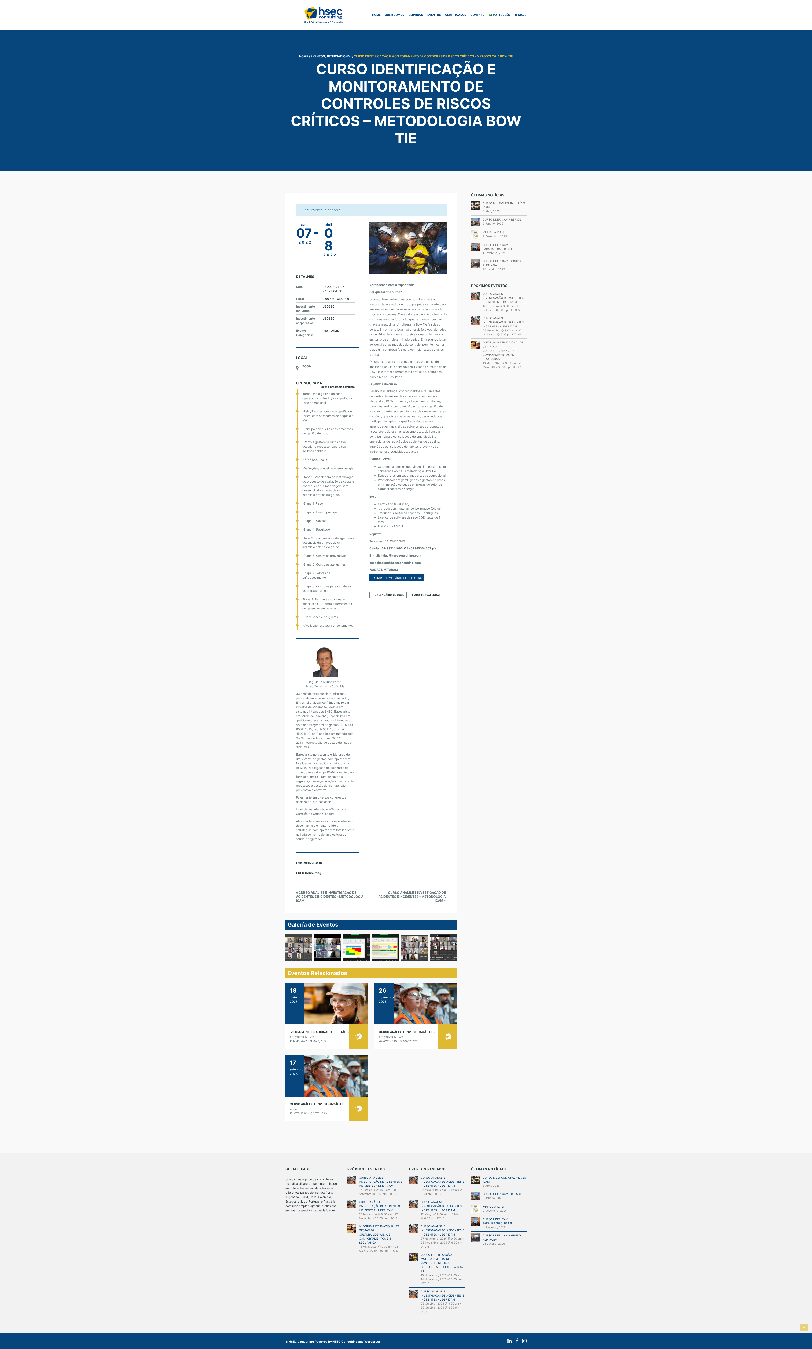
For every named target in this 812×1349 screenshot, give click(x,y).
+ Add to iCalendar (426, 594)
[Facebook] (515, 1341)
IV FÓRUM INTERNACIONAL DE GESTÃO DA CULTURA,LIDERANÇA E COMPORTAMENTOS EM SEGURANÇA (503, 350)
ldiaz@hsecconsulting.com (401, 555)
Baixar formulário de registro (397, 578)
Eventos (434, 15)
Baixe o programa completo (338, 386)
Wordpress (372, 1341)
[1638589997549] (443, 947)
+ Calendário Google (388, 594)
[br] (356, 947)
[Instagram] (523, 1341)
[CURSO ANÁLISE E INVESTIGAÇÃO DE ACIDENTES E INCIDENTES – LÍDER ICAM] (415, 1003)
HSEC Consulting (301, 1341)
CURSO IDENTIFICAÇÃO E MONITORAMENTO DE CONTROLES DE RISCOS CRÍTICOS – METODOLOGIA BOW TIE (442, 1263)
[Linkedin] (508, 1341)
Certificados (455, 15)
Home (376, 15)
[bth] (298, 947)
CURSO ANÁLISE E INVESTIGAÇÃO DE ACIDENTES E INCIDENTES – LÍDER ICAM (435, 1032)
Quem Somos (394, 15)
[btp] (414, 947)
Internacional (339, 56)
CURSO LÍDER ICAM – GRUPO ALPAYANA (502, 263)
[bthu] (327, 947)
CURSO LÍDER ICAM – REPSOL (502, 219)
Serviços (416, 15)
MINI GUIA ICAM (493, 232)
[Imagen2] (385, 947)
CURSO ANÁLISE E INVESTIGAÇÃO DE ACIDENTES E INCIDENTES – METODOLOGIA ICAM (329, 897)
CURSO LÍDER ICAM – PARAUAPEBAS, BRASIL (498, 247)
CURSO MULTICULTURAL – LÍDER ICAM (504, 205)
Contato (477, 15)
